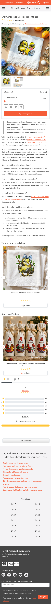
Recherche (27, 440)
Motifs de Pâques (16, 24)
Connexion (9, 2)
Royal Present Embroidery (25, 8)
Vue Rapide (25, 269)
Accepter (43, 597)
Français (33, 2)
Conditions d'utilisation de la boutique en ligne (22, 490)
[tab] (6, 380)
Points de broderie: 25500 (37, 142)
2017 (13, 530)
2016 (37, 530)
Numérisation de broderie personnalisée (20, 487)
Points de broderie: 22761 (36, 139)
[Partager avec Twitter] (16, 106)
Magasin (4, 24)
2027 (13, 504)
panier (46, 2)
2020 (37, 520)
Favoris (21, 2)
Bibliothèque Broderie (12, 475)
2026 (37, 504)
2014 (37, 536)
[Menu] (3, 8)
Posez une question (20, 20)
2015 (13, 536)
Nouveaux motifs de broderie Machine (19, 466)
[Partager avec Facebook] (11, 106)
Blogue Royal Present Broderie (15, 472)
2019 (13, 525)
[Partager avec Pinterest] (6, 106)
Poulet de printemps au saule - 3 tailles (25, 292)
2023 (13, 514)
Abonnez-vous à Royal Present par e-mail (16, 581)
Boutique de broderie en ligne (15, 463)
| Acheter (25, 305)
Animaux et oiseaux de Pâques (36, 24)
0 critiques (25, 391)
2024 (37, 509)
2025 (13, 509)
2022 (37, 514)
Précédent (9, 92)
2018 (37, 525)
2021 (13, 520)
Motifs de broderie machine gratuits (18, 469)
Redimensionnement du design (16, 478)
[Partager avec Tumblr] (21, 106)
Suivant (43, 92)
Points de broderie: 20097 (35, 137)
